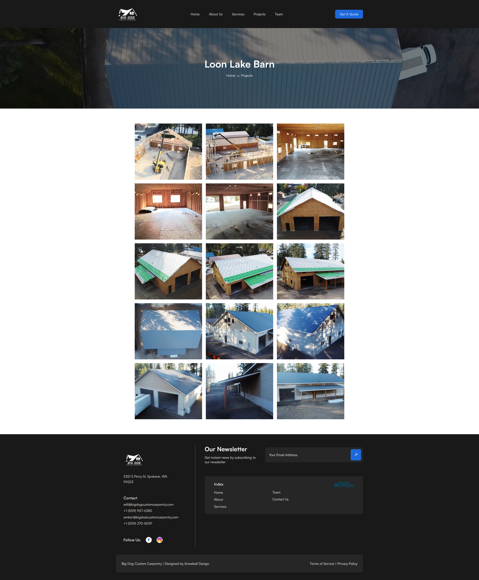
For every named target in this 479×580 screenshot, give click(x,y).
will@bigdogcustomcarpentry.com (148, 504)
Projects (260, 14)
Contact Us (280, 499)
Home (195, 14)
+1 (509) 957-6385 (137, 511)
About (218, 499)
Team (279, 14)
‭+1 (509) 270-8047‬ (137, 523)
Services (238, 14)
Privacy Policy (347, 563)
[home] (127, 14)
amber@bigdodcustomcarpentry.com (150, 517)
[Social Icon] (149, 540)
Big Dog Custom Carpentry (142, 563)
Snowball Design (196, 563)
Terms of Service (322, 563)
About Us (216, 14)
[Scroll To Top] (469, 570)
